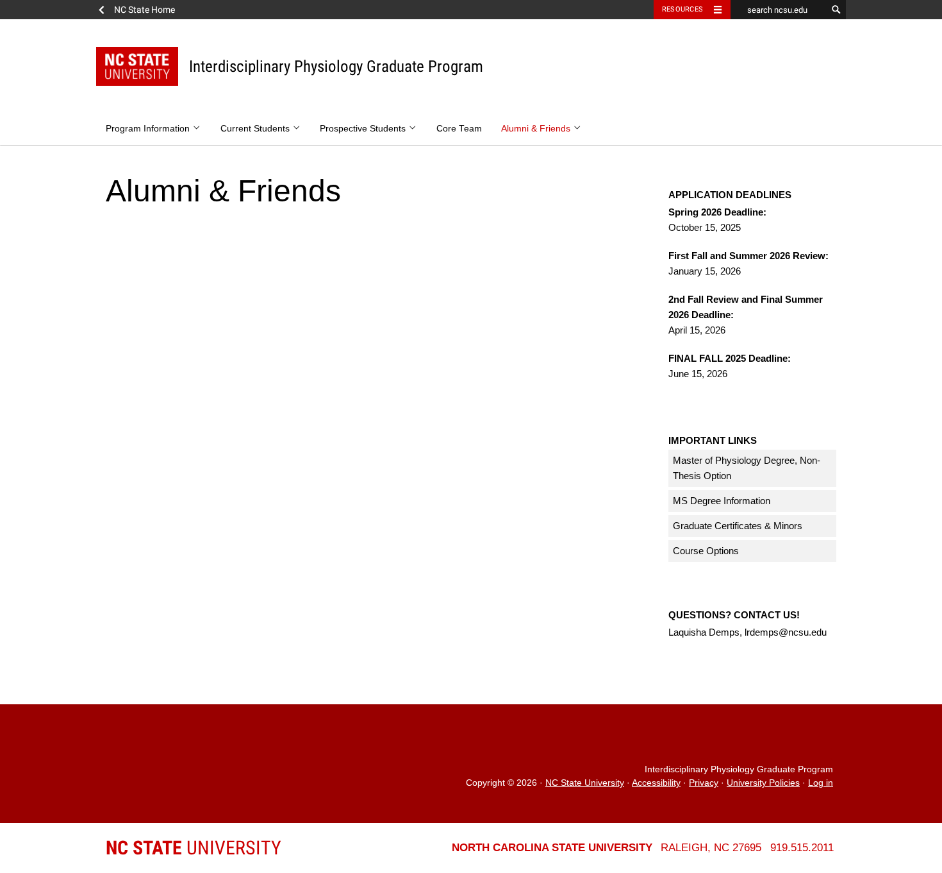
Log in (820, 783)
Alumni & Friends (537, 128)
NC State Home (144, 9)
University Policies (763, 783)
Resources (682, 9)
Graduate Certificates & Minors (737, 525)
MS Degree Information (721, 500)
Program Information (149, 128)
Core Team (459, 128)
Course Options (706, 550)
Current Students (256, 128)
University (193, 847)
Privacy (703, 783)
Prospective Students (364, 128)
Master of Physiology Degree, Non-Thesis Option (746, 468)
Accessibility (656, 783)
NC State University (584, 783)
